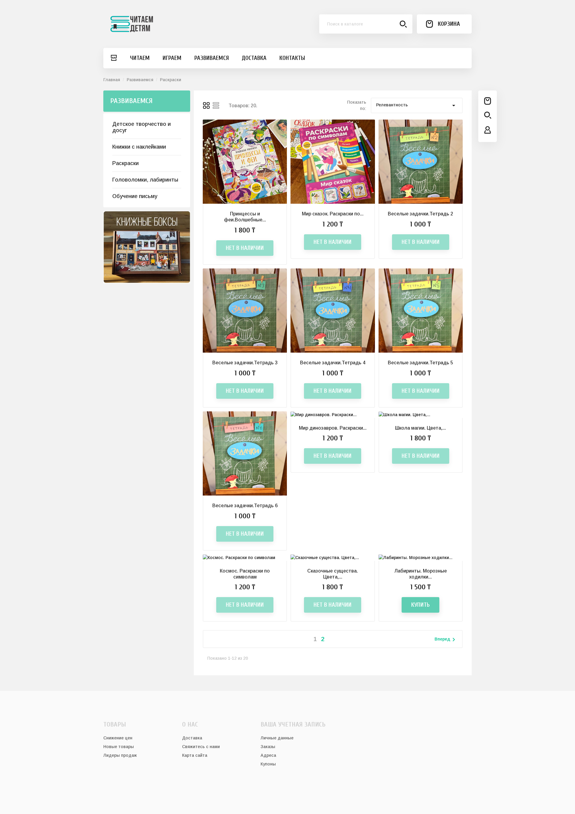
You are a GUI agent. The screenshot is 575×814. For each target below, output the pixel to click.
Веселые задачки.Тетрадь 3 (245, 362)
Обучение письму (134, 196)
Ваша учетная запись (293, 724)
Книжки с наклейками (139, 147)
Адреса (268, 755)
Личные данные (277, 738)
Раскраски (125, 163)
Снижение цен (117, 738)
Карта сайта (194, 755)
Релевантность (416, 105)
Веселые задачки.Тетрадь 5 (420, 362)
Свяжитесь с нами (201, 746)
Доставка (192, 738)
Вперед (446, 639)
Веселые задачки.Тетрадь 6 (245, 505)
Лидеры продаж (120, 755)
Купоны (268, 764)
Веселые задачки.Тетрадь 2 (420, 213)
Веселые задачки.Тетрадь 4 (332, 362)
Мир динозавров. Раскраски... (333, 428)
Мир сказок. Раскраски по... (333, 213)
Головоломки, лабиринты (145, 180)
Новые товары (118, 746)
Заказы (268, 746)
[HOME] (113, 58)
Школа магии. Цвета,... (420, 428)
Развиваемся (131, 101)
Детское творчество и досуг (141, 127)
